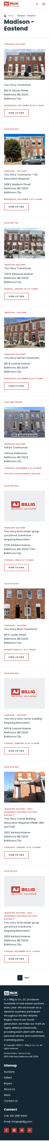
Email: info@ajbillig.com (18, 1121)
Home (11, 15)
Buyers (8, 1083)
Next (27, 977)
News (7, 1095)
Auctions (9, 1071)
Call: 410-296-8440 (15, 1115)
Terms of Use (24, 1053)
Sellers (8, 1077)
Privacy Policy (10, 1053)
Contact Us (11, 1100)
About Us (9, 1089)
